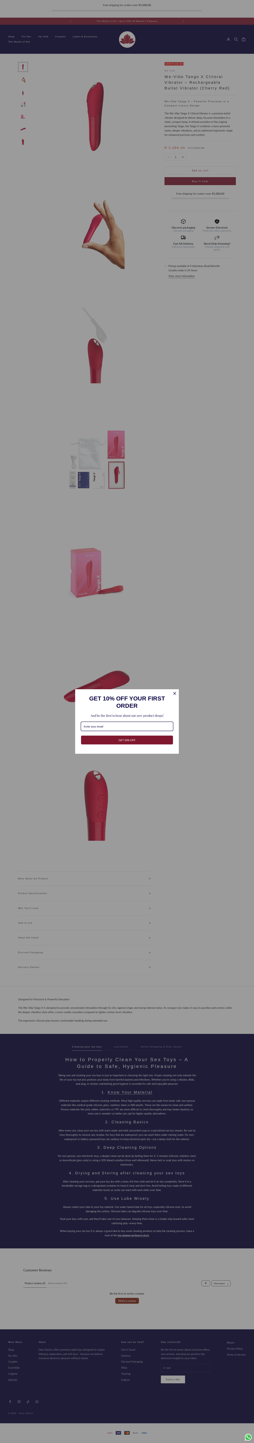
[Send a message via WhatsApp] (248, 1437)
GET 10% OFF (127, 740)
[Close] (175, 693)
